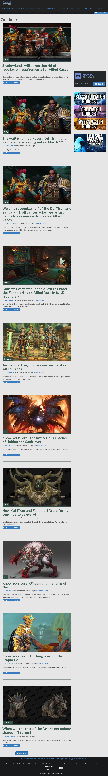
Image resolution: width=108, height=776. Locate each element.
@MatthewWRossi (40, 445)
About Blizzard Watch (28, 759)
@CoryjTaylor (37, 73)
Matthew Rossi (9, 445)
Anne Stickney (9, 223)
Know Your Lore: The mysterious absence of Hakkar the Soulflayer (35, 440)
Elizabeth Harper (10, 736)
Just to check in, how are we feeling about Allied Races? (35, 367)
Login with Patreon (100, 12)
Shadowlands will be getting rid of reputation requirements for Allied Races (35, 67)
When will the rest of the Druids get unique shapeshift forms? (36, 730)
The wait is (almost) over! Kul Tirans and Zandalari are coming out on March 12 (34, 140)
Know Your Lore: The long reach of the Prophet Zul (32, 658)
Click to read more (10, 82)
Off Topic (89, 8)
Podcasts (63, 8)
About (101, 8)
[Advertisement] (90, 29)
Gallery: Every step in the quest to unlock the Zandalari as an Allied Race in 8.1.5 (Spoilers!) (35, 292)
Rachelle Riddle (10, 146)
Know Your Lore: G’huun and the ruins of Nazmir (34, 585)
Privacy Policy (67, 759)
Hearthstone (33, 8)
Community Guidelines (53, 759)
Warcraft (7, 8)
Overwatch (50, 8)
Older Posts (22, 753)
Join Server (98, 84)
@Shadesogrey (41, 223)
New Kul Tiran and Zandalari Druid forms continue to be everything (35, 512)
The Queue (76, 8)
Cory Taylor (9, 73)
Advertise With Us (79, 759)
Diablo (19, 8)
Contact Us (41, 759)
